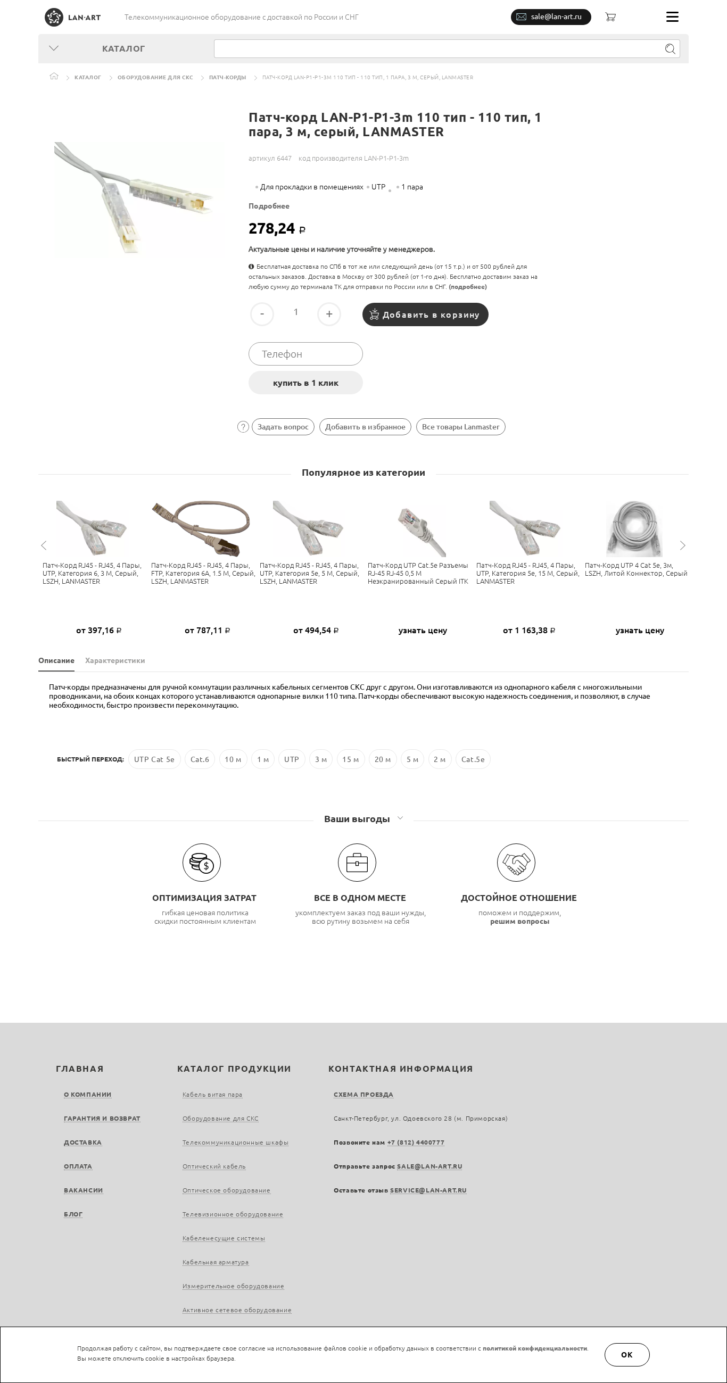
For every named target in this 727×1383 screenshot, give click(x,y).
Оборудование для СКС (155, 77)
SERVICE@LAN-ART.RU (428, 1190)
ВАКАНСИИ (83, 1190)
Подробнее (269, 206)
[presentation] (45, 545)
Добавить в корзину (431, 314)
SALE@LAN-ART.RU (429, 1166)
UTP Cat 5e (154, 759)
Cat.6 (200, 759)
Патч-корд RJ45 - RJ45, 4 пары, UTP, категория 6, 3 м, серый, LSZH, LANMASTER (92, 573)
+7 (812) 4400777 (416, 1142)
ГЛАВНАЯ (80, 1068)
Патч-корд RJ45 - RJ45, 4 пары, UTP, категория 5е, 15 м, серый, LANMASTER (528, 573)
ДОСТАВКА (83, 1142)
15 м (350, 759)
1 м (263, 759)
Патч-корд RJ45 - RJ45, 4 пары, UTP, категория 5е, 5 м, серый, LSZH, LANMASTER (309, 573)
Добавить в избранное (365, 427)
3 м (321, 759)
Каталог (88, 77)
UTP (292, 759)
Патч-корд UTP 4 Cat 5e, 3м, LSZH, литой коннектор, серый (636, 569)
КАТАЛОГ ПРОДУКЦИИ (234, 1068)
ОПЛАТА (78, 1166)
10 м (233, 759)
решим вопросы (520, 921)
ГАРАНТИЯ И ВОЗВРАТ (102, 1118)
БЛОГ (73, 1214)
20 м (383, 759)
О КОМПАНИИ (88, 1094)
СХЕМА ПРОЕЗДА (364, 1094)
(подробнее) (468, 286)
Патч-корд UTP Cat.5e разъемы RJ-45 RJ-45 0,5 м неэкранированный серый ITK (418, 573)
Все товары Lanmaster (461, 427)
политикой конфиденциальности (535, 1348)
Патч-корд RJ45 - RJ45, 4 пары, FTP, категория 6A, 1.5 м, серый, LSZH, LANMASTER (203, 573)
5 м (413, 759)
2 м (440, 759)
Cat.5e (473, 759)
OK (627, 1355)
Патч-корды (227, 77)
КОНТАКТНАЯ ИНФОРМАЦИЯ (401, 1068)
